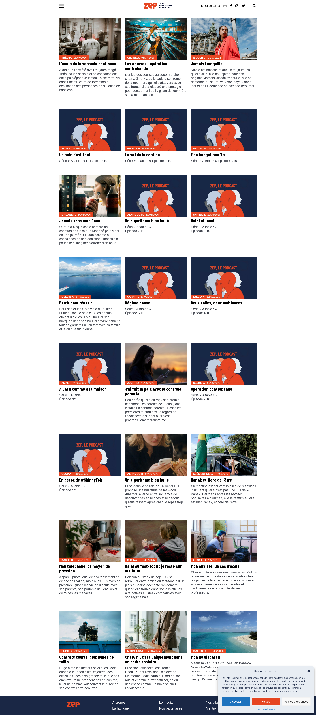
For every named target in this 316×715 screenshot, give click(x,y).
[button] (309, 671)
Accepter (235, 701)
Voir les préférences (296, 701)
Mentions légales (266, 709)
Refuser (266, 701)
